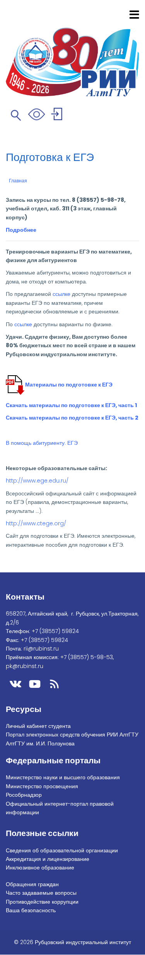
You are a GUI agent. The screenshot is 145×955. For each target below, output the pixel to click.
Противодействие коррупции (42, 902)
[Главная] (72, 52)
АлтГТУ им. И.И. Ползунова (40, 743)
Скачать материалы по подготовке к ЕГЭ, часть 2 (72, 418)
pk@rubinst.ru (24, 666)
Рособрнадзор (24, 795)
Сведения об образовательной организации (62, 850)
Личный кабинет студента (38, 726)
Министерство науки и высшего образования (63, 777)
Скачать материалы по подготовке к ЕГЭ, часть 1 (71, 405)
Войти (58, 115)
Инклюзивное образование (40, 867)
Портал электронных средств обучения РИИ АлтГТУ (72, 734)
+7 (55, 631)
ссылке (61, 294)
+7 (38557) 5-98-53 (86, 657)
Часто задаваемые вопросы (41, 893)
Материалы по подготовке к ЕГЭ (69, 384)
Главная (18, 181)
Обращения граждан (32, 884)
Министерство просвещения (42, 786)
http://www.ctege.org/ (36, 523)
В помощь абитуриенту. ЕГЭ (42, 443)
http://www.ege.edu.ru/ (37, 480)
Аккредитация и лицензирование (47, 859)
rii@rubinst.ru (41, 648)
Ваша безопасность (31, 910)
